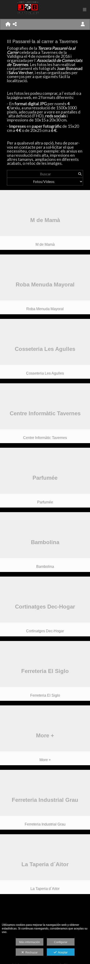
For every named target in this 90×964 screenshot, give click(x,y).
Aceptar (62, 952)
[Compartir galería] (15, 24)
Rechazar (31, 952)
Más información (29, 942)
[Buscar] (79, 174)
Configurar (60, 942)
